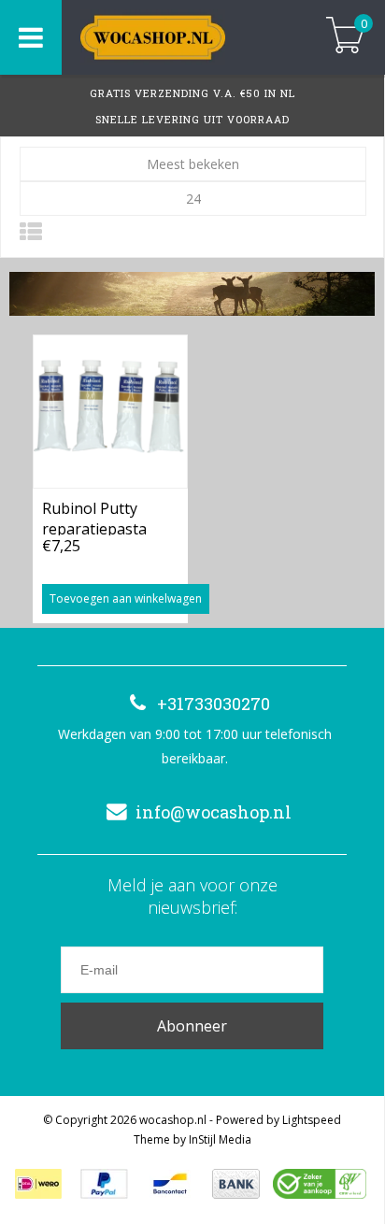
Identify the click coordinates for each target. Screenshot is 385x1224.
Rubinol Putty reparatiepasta (94, 516)
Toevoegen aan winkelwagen (126, 598)
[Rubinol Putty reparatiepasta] (110, 411)
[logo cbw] (319, 1184)
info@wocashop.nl (213, 812)
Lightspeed (311, 1120)
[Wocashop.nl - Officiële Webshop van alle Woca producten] (179, 37)
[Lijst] (31, 231)
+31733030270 (213, 703)
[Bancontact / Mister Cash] (170, 1184)
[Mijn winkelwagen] (345, 37)
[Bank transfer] (236, 1184)
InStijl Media (220, 1139)
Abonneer (192, 1026)
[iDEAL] (38, 1184)
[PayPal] (104, 1184)
